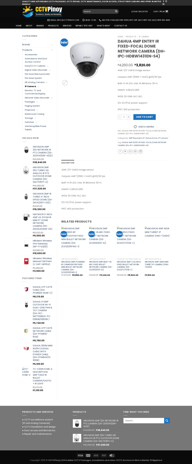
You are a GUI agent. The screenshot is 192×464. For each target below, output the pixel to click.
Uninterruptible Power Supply (35, 128)
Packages (30, 101)
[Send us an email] (163, 4)
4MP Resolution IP (137, 138)
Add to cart (144, 116)
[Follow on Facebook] (163, 1)
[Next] (170, 253)
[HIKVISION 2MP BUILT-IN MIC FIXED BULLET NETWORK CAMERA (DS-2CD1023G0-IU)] (101, 242)
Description (67, 163)
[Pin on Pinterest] (135, 151)
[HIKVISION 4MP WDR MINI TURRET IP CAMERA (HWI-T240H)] (157, 242)
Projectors (30, 110)
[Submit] (116, 11)
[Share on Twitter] (125, 151)
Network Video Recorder (37, 97)
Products (27, 50)
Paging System (32, 105)
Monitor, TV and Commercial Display (35, 92)
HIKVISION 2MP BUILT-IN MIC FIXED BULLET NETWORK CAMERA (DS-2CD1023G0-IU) (101, 266)
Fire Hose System (33, 78)
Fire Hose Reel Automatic (37, 74)
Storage (29, 118)
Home (120, 36)
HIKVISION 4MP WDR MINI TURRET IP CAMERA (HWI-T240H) (157, 264)
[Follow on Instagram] (166, 1)
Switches (29, 122)
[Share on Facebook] (120, 151)
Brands (26, 44)
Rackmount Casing (34, 114)
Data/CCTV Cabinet (35, 66)
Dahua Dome (151, 138)
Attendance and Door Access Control (36, 60)
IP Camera (30, 86)
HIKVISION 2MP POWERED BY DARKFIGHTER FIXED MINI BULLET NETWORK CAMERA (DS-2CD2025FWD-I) (73, 267)
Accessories (31, 54)
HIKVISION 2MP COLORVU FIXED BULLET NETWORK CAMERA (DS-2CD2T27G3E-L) (129, 266)
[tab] (67, 163)
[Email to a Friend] (130, 151)
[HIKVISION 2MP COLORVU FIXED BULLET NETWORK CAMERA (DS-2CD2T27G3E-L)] (129, 242)
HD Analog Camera (34, 82)
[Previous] (61, 253)
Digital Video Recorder (36, 70)
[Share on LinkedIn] (140, 151)
